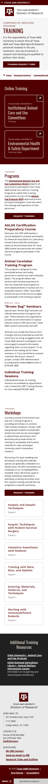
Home (9, 75)
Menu (5, 781)
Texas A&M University (17, 2)
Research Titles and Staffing (22, 759)
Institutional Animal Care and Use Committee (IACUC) (22, 182)
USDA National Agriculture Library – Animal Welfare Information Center (22, 665)
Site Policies (17, 772)
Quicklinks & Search (29, 781)
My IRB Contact (15, 751)
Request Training (24, 216)
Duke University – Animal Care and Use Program (24, 657)
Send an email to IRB (17, 755)
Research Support (22, 75)
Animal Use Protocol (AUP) (22, 198)
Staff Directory (10, 741)
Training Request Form (21, 64)
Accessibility (32, 772)
